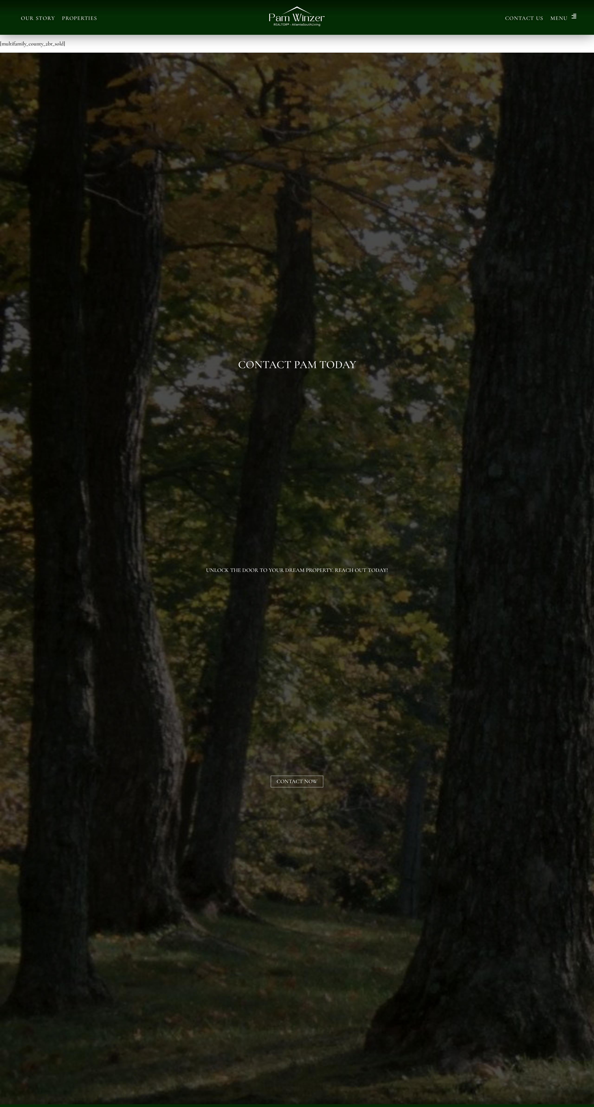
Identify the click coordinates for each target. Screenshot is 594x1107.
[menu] (574, 16)
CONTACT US (524, 18)
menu (559, 18)
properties (79, 18)
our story (38, 18)
